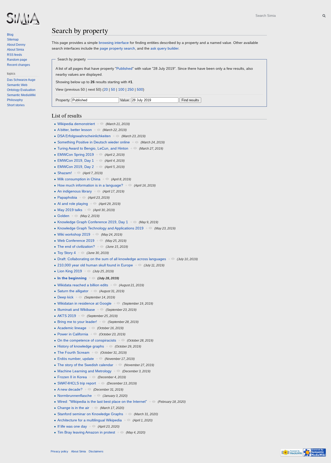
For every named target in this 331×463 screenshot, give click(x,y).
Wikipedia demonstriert (76, 124)
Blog (10, 34)
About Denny (16, 45)
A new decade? (69, 389)
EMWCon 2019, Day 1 (75, 160)
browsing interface (114, 43)
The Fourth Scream (73, 352)
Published (124, 68)
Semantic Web (17, 85)
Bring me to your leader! (77, 322)
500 (140, 89)
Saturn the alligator (72, 291)
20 (106, 89)
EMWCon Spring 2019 (75, 154)
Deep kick (65, 297)
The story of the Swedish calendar (85, 365)
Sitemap (13, 39)
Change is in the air (73, 408)
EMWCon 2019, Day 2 (75, 167)
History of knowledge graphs (80, 346)
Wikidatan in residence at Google (84, 303)
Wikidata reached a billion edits (82, 285)
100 (121, 89)
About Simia (15, 49)
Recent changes (18, 65)
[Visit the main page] (22, 20)
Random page (17, 59)
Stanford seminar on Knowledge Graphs (90, 414)
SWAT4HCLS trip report (76, 383)
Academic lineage (71, 328)
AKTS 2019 (66, 316)
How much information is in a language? (90, 185)
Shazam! (64, 173)
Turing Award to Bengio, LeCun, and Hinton (92, 148)
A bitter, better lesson (74, 130)
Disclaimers (96, 451)
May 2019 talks (69, 210)
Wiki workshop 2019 (73, 234)
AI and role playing (72, 204)
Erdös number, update (75, 359)
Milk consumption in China (78, 179)
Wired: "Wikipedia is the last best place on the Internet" (102, 401)
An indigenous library (74, 191)
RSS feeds (14, 55)
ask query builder (164, 48)
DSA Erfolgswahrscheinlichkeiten (84, 136)
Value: (125, 100)
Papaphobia (67, 197)
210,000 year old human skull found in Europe (95, 265)
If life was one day (72, 426)
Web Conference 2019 (75, 240)
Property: (63, 100)
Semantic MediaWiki (21, 95)
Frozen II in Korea (72, 377)
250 (130, 89)
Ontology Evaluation (21, 90)
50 (113, 89)
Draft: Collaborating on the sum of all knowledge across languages (111, 259)
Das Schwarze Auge (21, 80)
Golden (63, 216)
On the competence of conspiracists (86, 340)
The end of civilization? (76, 246)
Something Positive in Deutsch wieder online (93, 142)
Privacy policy (59, 451)
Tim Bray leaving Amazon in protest (86, 432)
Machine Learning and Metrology (84, 371)
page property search (117, 48)
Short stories (16, 105)
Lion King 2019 (69, 271)
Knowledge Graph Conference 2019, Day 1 (92, 222)
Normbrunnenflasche (74, 395)
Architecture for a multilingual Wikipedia (89, 420)
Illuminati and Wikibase (76, 309)
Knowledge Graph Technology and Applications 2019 (100, 228)
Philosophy (15, 100)
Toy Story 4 (66, 253)
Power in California (72, 334)
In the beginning (72, 278)
